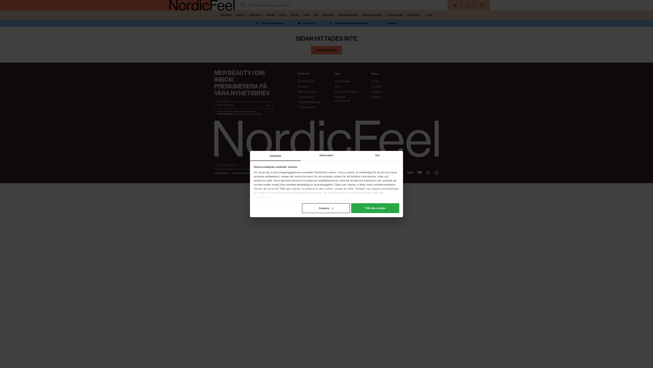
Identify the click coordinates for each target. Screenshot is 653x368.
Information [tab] (326, 155)
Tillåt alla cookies (375, 208)
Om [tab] (377, 155)
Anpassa (324, 208)
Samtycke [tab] (275, 155)
